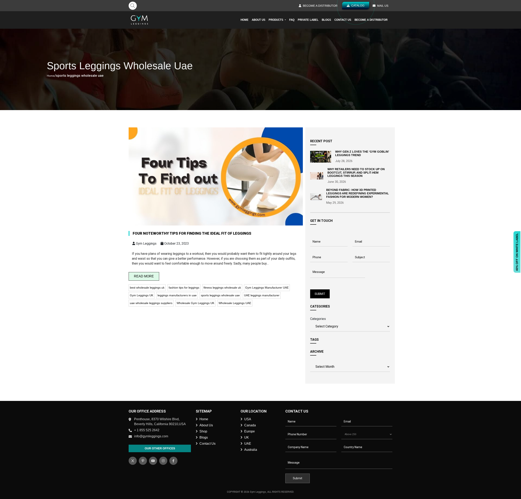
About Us (258, 19)
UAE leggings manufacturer (261, 295)
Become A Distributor (371, 19)
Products (276, 19)
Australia (250, 449)
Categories (318, 319)
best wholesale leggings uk (147, 287)
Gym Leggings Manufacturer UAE (267, 287)
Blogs (326, 19)
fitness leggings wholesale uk (222, 287)
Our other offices (160, 448)
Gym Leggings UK (141, 295)
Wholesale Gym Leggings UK (195, 303)
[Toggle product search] (133, 6)
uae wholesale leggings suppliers (151, 303)
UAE (247, 443)
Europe (249, 431)
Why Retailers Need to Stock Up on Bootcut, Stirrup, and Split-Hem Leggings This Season (356, 172)
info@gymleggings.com (151, 436)
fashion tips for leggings (184, 287)
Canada (250, 425)
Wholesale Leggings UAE (235, 303)
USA (247, 419)
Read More (144, 276)
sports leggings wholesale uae (220, 295)
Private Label (308, 19)
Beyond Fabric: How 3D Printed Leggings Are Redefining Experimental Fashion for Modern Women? (357, 193)
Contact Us (342, 19)
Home (244, 19)
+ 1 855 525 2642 (146, 430)
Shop (203, 431)
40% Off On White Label (517, 252)
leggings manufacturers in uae (177, 295)
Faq (291, 19)
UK (246, 437)
